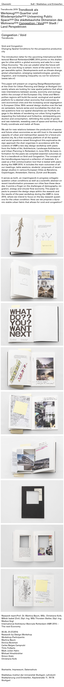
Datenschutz (31, 669)
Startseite (6, 669)
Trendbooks (7, 9)
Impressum (17, 669)
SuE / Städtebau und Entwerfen (47, 4)
